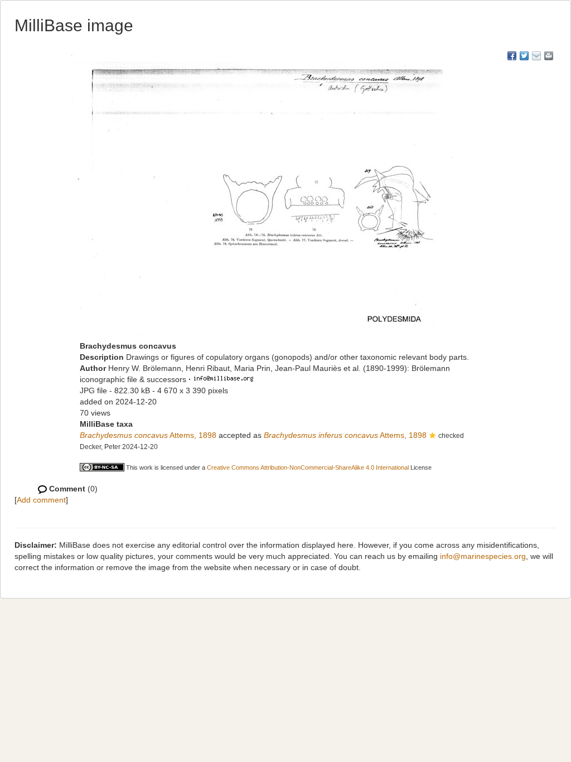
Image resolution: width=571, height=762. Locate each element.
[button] (432, 436)
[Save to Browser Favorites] (536, 55)
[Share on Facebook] (511, 55)
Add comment (41, 499)
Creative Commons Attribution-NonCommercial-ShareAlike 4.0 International (308, 467)
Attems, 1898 (148, 435)
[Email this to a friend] (548, 55)
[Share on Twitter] (524, 55)
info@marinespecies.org (483, 556)
